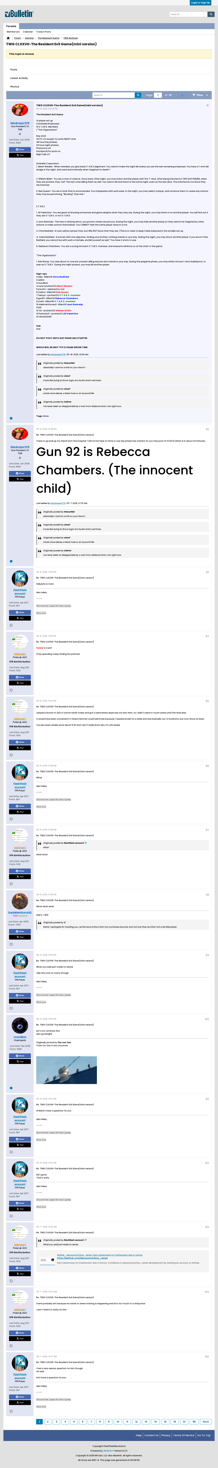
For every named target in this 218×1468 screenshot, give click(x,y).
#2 (207, 429)
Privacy (165, 1435)
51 (184, 1421)
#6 (207, 765)
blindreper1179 (58, 354)
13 (146, 1421)
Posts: (12, 142)
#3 (207, 572)
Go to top (204, 1435)
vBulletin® (108, 1450)
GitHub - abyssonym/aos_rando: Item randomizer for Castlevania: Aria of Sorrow (100, 1255)
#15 (207, 1356)
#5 (207, 700)
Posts (13, 69)
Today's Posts (43, 31)
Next (206, 1421)
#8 (207, 894)
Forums (11, 26)
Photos (14, 86)
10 (118, 1421)
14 (155, 1421)
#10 (207, 1018)
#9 (207, 954)
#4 (207, 636)
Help (139, 1435)
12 (136, 1421)
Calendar (28, 31)
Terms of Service (183, 1435)
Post (22, 155)
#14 (207, 1291)
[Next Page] (182, 95)
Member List (13, 31)
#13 (207, 1226)
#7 (207, 829)
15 (165, 1421)
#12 (207, 1162)
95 (194, 1421)
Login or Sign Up (200, 2)
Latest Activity (19, 78)
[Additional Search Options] (206, 14)
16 (175, 1421)
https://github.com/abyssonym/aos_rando (82, 1258)
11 (127, 1421)
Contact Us (151, 1435)
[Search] (211, 14)
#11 (207, 1098)
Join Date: (14, 139)
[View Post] (85, 842)
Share (21, 149)
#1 (207, 105)
